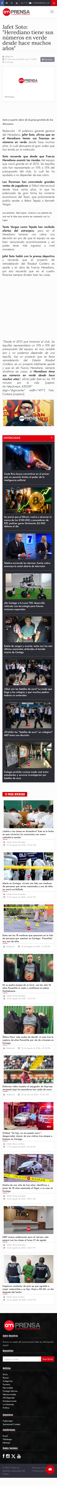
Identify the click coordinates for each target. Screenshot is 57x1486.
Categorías (8, 1381)
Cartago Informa (10, 1391)
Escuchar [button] (48, 59)
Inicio (5, 1374)
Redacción (9, 56)
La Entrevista (8, 1404)
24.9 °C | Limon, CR (32, 3)
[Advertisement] (29, 108)
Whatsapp (7, 1439)
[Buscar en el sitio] (54, 3)
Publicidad (7, 1420)
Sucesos (6, 1384)
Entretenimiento (10, 1401)
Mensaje (6, 1442)
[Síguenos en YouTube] (16, 3)
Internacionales (9, 1394)
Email (5, 1435)
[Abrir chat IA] (50, 1469)
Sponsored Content (11, 1424)
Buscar (6, 1377)
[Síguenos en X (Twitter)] (11, 3)
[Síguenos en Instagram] (6, 3)
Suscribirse (48, 1359)
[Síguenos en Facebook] (2, 3)
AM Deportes (9, 1397)
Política (6, 1407)
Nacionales (8, 1387)
